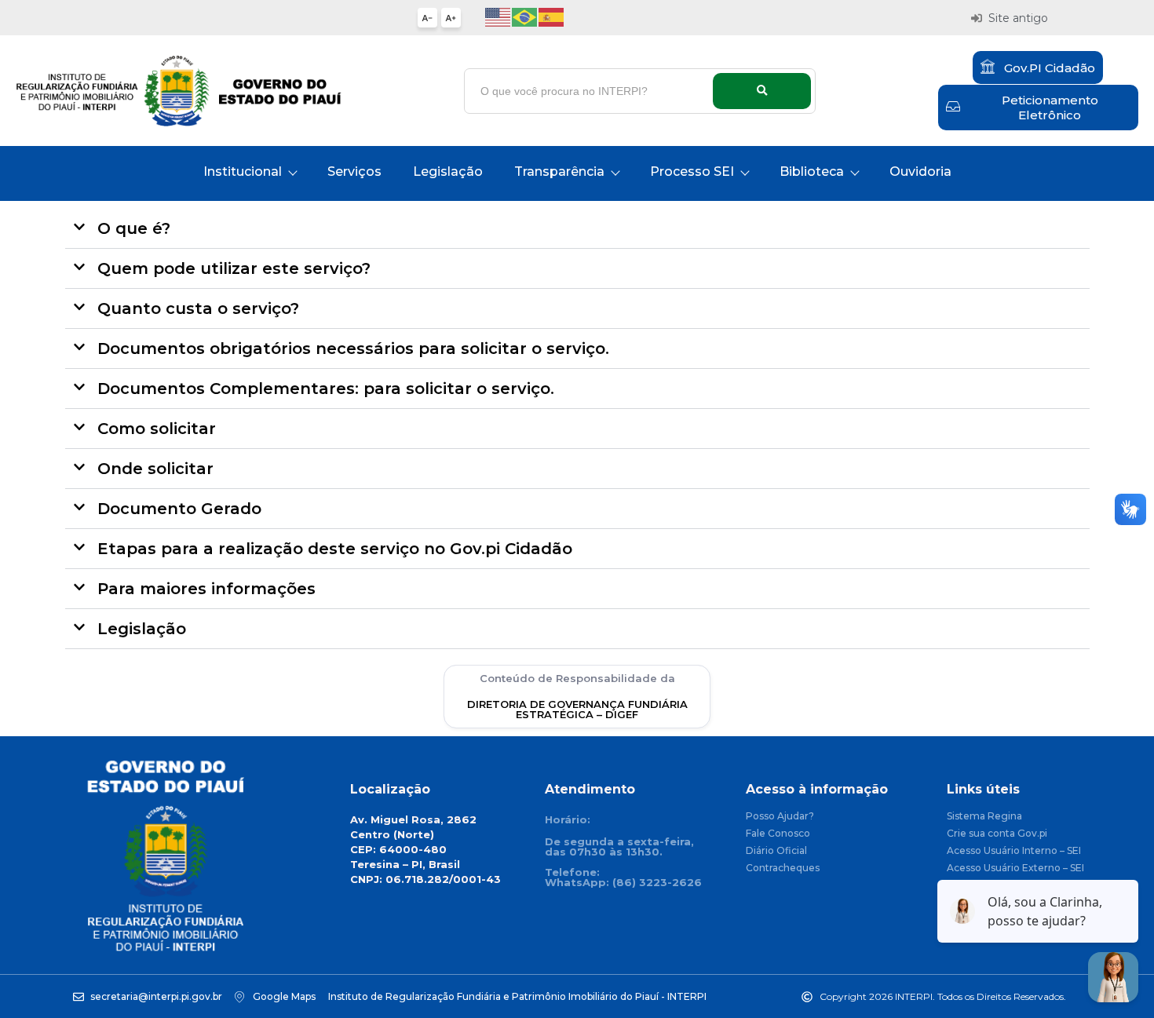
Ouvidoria (920, 171)
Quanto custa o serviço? (198, 308)
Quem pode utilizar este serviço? (234, 268)
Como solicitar (156, 428)
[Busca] (762, 91)
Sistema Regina (984, 817)
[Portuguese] (525, 16)
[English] (498, 16)
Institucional (242, 171)
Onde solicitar (155, 468)
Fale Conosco (778, 834)
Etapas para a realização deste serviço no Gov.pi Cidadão (334, 548)
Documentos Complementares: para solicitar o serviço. (325, 388)
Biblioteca (812, 171)
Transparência (559, 171)
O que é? (133, 228)
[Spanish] (552, 16)
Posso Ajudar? (780, 817)
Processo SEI (692, 171)
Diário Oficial (776, 851)
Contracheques (783, 868)
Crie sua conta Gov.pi (997, 834)
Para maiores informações (206, 588)
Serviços (354, 171)
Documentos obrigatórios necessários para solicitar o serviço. (353, 348)
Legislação (448, 171)
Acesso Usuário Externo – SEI (1015, 868)
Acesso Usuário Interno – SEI (1014, 851)
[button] (577, 229)
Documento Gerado (179, 508)
